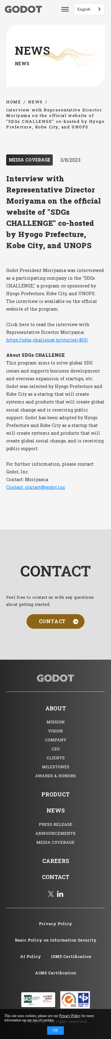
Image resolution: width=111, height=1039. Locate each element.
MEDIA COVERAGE (29, 160)
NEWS (35, 102)
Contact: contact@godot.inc (35, 487)
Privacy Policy (69, 1016)
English (83, 9)
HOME (13, 102)
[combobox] (89, 9)
